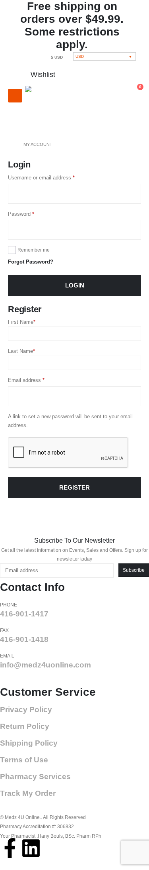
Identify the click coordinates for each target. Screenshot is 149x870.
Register (74, 487)
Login (74, 285)
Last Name (21, 351)
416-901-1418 (24, 639)
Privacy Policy (26, 709)
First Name (21, 322)
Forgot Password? (30, 262)
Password (31, 213)
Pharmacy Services (35, 776)
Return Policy (24, 726)
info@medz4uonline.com (45, 665)
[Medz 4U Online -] (51, 108)
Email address (36, 379)
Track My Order (28, 793)
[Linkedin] (31, 848)
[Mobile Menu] (15, 95)
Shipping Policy (29, 743)
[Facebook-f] (10, 848)
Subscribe (134, 570)
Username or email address (51, 177)
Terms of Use (24, 760)
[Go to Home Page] (10, 144)
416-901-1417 (24, 614)
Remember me (33, 250)
